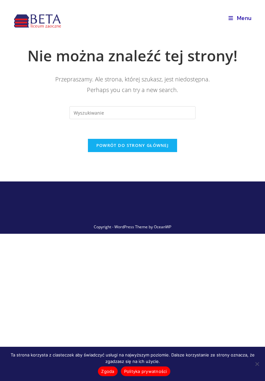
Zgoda (107, 371)
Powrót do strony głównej (132, 145)
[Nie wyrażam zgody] (257, 364)
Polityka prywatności (145, 371)
